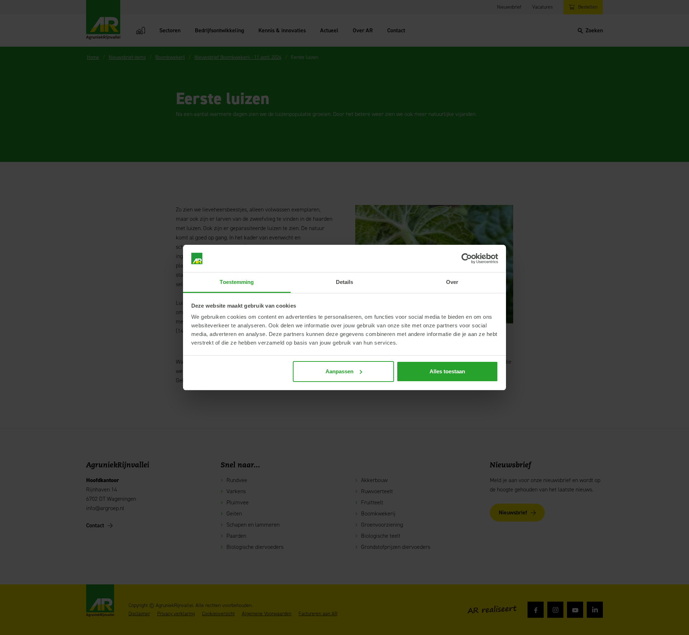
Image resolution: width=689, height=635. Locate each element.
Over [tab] (452, 282)
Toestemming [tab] (237, 282)
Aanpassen (339, 371)
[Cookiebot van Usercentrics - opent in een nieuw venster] (466, 258)
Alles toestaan (447, 371)
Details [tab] (344, 282)
